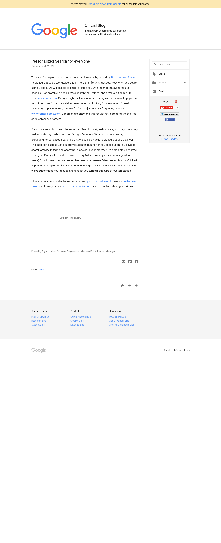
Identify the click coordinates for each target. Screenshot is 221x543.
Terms (187, 350)
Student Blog (38, 324)
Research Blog (38, 321)
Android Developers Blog (121, 324)
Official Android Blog (80, 317)
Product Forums (169, 138)
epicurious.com (47, 98)
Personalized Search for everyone (60, 61)
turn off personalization (75, 186)
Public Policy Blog (40, 317)
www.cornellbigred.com (45, 113)
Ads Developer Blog (119, 321)
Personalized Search (123, 77)
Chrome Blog (77, 321)
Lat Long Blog (77, 324)
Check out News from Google (104, 4)
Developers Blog (117, 317)
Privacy (177, 350)
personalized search (99, 181)
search (41, 270)
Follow (171, 120)
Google (167, 350)
